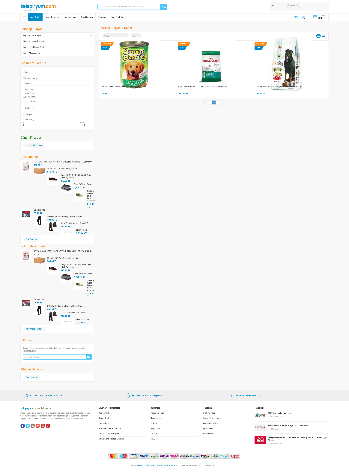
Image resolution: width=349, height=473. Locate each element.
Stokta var (29, 108)
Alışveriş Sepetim (210, 423)
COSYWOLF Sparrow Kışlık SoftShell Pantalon (66, 216)
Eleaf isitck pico (82, 230)
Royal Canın (30, 97)
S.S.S (153, 439)
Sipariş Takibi (104, 418)
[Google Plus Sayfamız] (38, 426)
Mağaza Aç (155, 428)
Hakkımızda (156, 418)
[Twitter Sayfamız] (27, 426)
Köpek (128, 28)
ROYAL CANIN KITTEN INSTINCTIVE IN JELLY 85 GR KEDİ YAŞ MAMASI (63, 162)
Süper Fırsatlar (52, 17)
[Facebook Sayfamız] (22, 426)
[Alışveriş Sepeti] (273, 6)
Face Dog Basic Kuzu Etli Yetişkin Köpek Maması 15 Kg (278, 86)
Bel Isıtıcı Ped (39, 210)
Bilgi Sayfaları (117, 17)
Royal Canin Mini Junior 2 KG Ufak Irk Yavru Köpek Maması (202, 86)
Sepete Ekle (145, 64)
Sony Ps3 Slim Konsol (83, 184)
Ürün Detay (128, 64)
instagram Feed (157, 413)
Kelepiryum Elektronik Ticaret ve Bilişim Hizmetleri (156, 465)
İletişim (154, 423)
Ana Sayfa (35, 17)
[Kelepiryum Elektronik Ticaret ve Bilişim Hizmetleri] (38, 7)
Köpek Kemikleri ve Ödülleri (34, 47)
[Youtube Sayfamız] (43, 426)
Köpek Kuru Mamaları (32, 35)
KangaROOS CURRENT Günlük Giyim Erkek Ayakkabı (76, 176)
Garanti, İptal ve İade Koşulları (111, 439)
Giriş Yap (290, 8)
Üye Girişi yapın (209, 413)
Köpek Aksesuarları (31, 53)
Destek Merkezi (105, 413)
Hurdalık (102, 17)
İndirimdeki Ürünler (34, 145)
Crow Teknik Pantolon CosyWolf (74, 223)
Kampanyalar (70, 17)
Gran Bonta (30, 93)
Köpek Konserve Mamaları (34, 41)
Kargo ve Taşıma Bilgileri (109, 434)
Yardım (154, 434)
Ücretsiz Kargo (31, 78)
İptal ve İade (104, 423)
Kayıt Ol (297, 8)
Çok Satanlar (87, 17)
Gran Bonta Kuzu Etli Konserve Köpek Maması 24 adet (124, 86)
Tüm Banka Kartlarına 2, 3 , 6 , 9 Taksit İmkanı (288, 426)
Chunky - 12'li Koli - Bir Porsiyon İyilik (62, 168)
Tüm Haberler (31, 377)
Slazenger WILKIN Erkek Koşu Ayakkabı (90, 196)
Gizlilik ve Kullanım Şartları (110, 428)
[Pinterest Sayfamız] (48, 426)
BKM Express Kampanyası (279, 413)
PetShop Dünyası (110, 28)
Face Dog (29, 90)
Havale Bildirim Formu (212, 418)
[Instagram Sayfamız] (33, 426)
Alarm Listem (208, 434)
